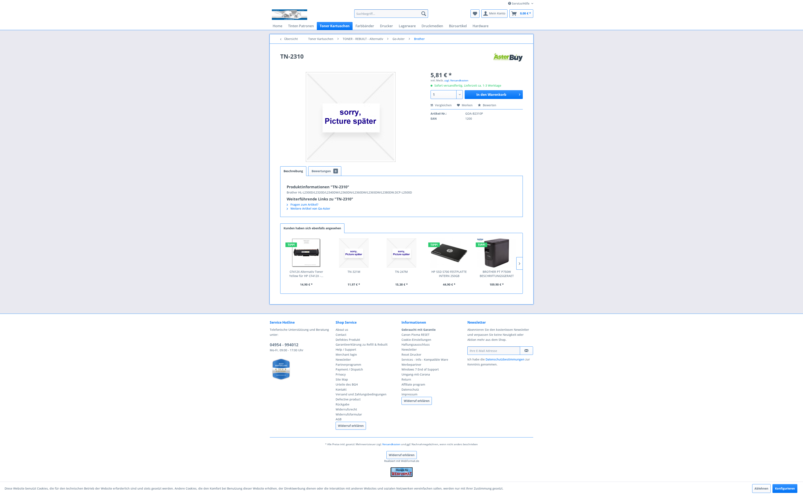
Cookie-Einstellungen (416, 340)
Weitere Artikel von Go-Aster (310, 208)
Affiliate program (413, 384)
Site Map (342, 379)
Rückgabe (342, 404)
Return (406, 379)
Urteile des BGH (347, 384)
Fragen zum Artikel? (304, 204)
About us (342, 330)
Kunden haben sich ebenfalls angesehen (312, 228)
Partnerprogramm (348, 365)
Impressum (409, 394)
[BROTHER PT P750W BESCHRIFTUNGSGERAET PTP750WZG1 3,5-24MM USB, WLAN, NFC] (496, 253)
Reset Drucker (411, 355)
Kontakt (341, 389)
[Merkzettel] (475, 13)
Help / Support (346, 349)
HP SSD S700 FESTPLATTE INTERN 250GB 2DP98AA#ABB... (449, 274)
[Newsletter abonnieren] (526, 350)
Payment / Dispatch (349, 369)
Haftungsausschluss (416, 344)
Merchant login (346, 355)
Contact (341, 335)
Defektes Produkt (348, 340)
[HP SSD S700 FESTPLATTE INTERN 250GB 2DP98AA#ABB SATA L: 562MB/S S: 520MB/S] (449, 253)
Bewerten (489, 105)
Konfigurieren (785, 488)
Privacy (341, 374)
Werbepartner (411, 365)
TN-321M (354, 272)
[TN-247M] (401, 253)
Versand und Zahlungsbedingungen (361, 394)
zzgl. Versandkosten (456, 80)
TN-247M (401, 272)
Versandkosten (391, 444)
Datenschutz (410, 389)
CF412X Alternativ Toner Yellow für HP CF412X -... (306, 274)
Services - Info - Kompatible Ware (425, 360)
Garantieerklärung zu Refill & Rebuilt (361, 344)
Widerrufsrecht (346, 409)
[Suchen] (423, 13)
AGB (338, 419)
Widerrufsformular (349, 414)
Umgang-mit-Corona (416, 374)
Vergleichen (443, 105)
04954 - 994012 (284, 345)
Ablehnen (761, 488)
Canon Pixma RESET (416, 335)
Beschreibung (293, 171)
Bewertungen (324, 171)
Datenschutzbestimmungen (505, 359)
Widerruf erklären (351, 426)
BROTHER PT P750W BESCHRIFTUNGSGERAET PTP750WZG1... (497, 274)
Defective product (348, 399)
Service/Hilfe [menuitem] (520, 3)
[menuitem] (391, 13)
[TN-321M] (354, 253)
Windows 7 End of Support (420, 369)
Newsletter (343, 360)
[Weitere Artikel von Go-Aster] (508, 60)
